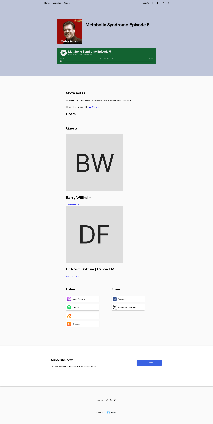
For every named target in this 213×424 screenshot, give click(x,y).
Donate (146, 3)
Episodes (57, 3)
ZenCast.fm (94, 107)
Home (47, 3)
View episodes (71, 205)
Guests (67, 3)
